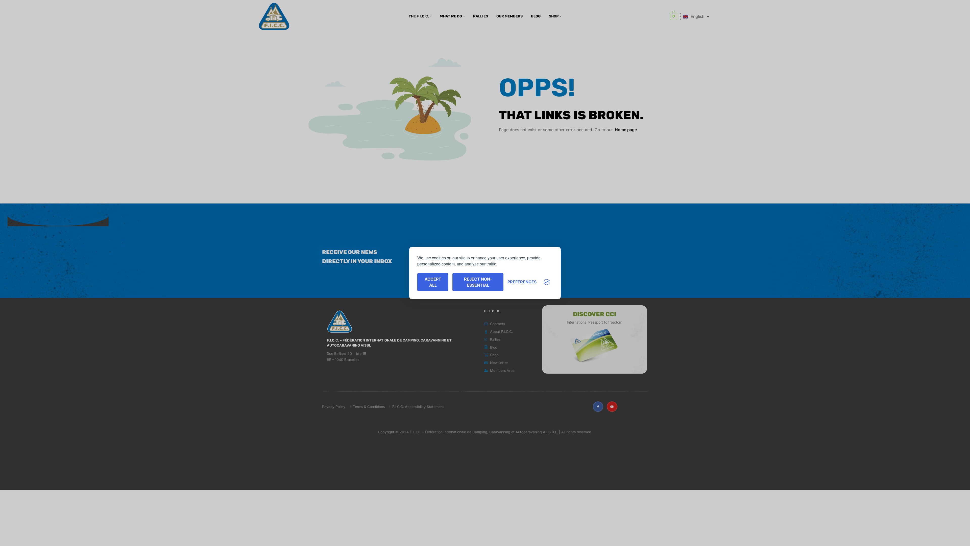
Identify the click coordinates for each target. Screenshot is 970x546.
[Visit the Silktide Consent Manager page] (547, 282)
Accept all (433, 282)
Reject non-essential (478, 282)
